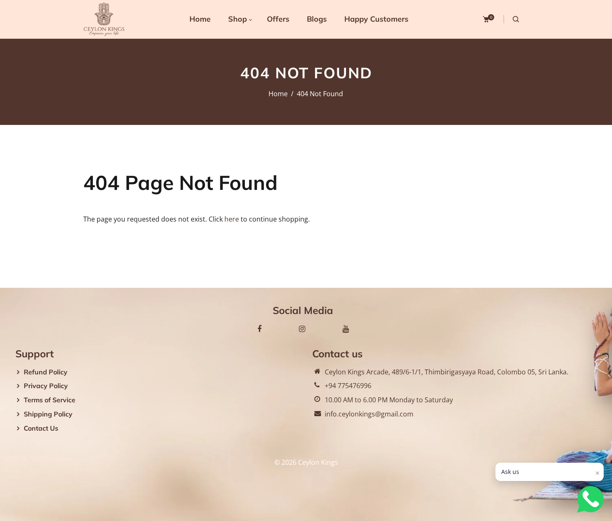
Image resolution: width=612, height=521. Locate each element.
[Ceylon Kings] (104, 18)
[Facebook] (259, 329)
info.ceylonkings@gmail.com (369, 414)
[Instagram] (302, 329)
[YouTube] (345, 329)
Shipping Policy (48, 414)
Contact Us (41, 428)
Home (278, 93)
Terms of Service (49, 400)
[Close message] (597, 473)
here (231, 219)
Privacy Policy (46, 385)
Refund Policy (45, 372)
